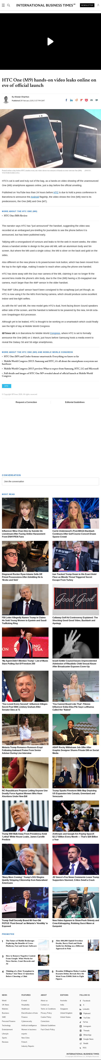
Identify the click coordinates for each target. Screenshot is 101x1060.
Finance (24, 1017)
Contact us (45, 1005)
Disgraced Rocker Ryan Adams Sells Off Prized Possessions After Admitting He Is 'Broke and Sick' (22, 577)
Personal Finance (8, 1021)
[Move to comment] (96, 100)
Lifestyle (5, 1034)
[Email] (91, 100)
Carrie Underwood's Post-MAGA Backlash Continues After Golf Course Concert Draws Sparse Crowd (74, 534)
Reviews (5, 1042)
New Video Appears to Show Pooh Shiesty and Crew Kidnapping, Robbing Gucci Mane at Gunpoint (75, 923)
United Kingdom (66, 1013)
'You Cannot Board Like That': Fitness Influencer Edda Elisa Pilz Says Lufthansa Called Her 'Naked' (73, 707)
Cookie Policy (46, 1017)
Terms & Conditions (48, 1009)
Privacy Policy (46, 1013)
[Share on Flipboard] (81, 100)
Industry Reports (27, 1046)
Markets (5, 1009)
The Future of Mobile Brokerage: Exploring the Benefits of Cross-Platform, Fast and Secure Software (21, 943)
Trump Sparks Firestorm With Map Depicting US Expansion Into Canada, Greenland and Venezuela (74, 793)
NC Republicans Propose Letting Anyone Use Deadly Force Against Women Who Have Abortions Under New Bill (25, 793)
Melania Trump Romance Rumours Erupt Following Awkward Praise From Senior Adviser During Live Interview (22, 750)
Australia (63, 1001)
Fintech (24, 1042)
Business (5, 1013)
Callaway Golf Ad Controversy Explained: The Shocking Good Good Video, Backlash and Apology (75, 620)
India (62, 1005)
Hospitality (25, 1005)
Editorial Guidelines (75, 402)
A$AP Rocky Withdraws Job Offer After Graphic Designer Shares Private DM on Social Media (75, 750)
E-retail (24, 1001)
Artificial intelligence (29, 1025)
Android (35, 197)
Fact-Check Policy (48, 1030)
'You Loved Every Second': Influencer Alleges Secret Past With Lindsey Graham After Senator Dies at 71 (24, 707)
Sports (4, 1038)
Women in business (28, 1030)
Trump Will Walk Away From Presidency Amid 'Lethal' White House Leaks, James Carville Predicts (24, 837)
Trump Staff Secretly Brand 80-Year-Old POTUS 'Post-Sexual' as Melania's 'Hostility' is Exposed (25, 923)
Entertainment (7, 1030)
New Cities (25, 1038)
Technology (6, 1025)
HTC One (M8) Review (15, 216)
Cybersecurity (26, 1021)
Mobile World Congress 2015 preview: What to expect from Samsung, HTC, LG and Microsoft (51, 369)
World (4, 1001)
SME (4, 1017)
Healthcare (25, 1009)
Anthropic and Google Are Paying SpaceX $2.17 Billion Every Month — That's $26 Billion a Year (75, 837)
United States (65, 1017)
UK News (5, 1005)
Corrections (45, 1021)
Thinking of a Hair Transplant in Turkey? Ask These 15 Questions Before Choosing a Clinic (20, 973)
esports (24, 1034)
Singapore (64, 1009)
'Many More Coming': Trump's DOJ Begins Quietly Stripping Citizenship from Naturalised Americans (24, 880)
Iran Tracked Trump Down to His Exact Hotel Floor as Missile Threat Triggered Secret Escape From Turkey (74, 577)
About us (44, 1001)
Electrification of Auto (29, 1013)
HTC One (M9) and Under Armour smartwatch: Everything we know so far (41, 357)
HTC (56, 192)
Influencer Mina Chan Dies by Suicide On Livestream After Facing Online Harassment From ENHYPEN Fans (23, 534)
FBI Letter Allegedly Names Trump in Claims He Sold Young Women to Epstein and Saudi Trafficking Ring (24, 620)
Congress (55, 333)
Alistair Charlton (21, 97)
